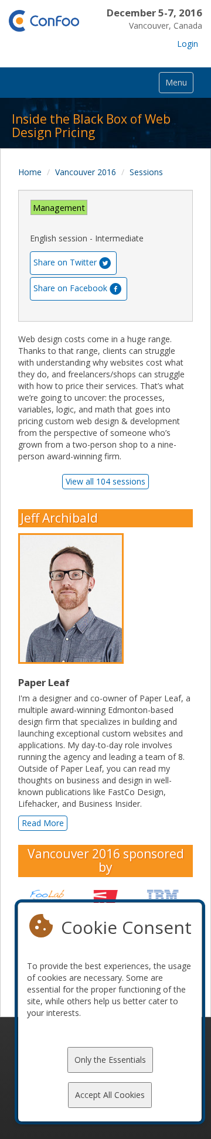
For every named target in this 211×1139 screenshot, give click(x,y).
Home (30, 172)
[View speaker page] (74, 598)
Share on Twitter (65, 262)
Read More (43, 822)
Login (187, 43)
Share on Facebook (70, 288)
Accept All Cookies (110, 1094)
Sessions (146, 172)
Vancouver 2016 (85, 172)
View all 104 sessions (105, 481)
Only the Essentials (110, 1059)
